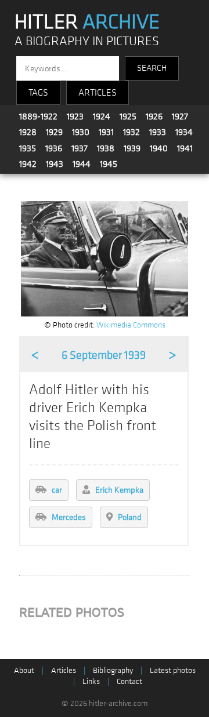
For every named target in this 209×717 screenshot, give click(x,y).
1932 (131, 132)
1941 (185, 148)
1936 (53, 148)
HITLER (87, 22)
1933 (157, 132)
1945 (108, 164)
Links (91, 681)
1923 (75, 116)
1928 (28, 132)
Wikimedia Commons (130, 324)
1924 (101, 116)
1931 (106, 132)
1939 (132, 148)
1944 (82, 164)
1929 (54, 132)
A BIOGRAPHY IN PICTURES (87, 41)
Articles (63, 670)
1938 (105, 148)
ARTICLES (97, 93)
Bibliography (113, 670)
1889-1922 (38, 116)
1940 (159, 148)
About (24, 670)
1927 (180, 116)
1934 (184, 132)
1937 (79, 148)
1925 (128, 116)
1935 (27, 148)
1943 (54, 164)
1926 (154, 116)
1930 (80, 132)
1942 (28, 164)
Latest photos (173, 670)
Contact (129, 681)
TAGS (38, 93)
